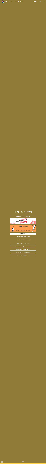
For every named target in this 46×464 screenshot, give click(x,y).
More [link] (40, 1)
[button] (44, 1)
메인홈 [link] (34, 1)
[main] (23, 211)
